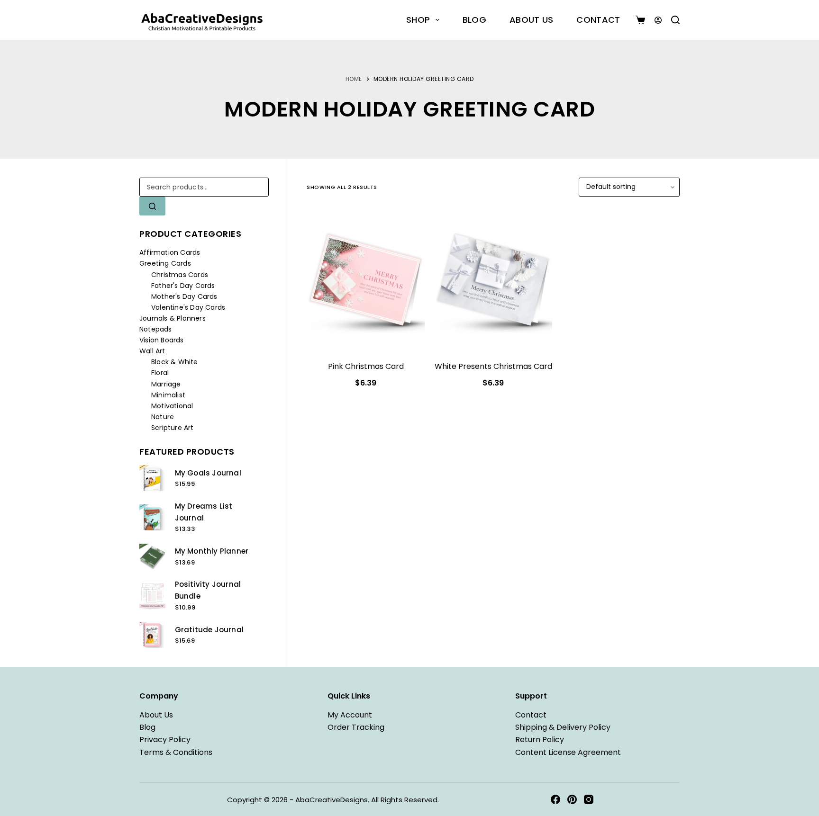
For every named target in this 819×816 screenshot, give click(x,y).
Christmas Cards (179, 274)
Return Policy (539, 739)
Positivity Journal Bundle (208, 590)
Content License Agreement (568, 752)
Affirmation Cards (169, 252)
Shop (418, 20)
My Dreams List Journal (204, 512)
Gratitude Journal (209, 630)
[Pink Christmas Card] (366, 279)
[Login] (658, 20)
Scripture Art (172, 427)
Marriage (166, 384)
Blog (474, 20)
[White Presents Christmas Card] (493, 279)
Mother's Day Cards (184, 296)
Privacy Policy (165, 739)
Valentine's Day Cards (188, 307)
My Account (350, 714)
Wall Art (152, 351)
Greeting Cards (165, 263)
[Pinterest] (572, 799)
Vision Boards (161, 340)
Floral (160, 372)
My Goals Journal (208, 473)
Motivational (172, 406)
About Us (531, 20)
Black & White (174, 362)
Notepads (155, 329)
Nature (162, 416)
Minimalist (168, 395)
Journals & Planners (172, 318)
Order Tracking (356, 727)
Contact (598, 20)
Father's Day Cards (183, 285)
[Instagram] (588, 799)
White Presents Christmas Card (493, 366)
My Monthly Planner (212, 551)
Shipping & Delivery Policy (562, 727)
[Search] (675, 20)
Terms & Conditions (175, 752)
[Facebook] (555, 799)
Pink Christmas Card (366, 366)
